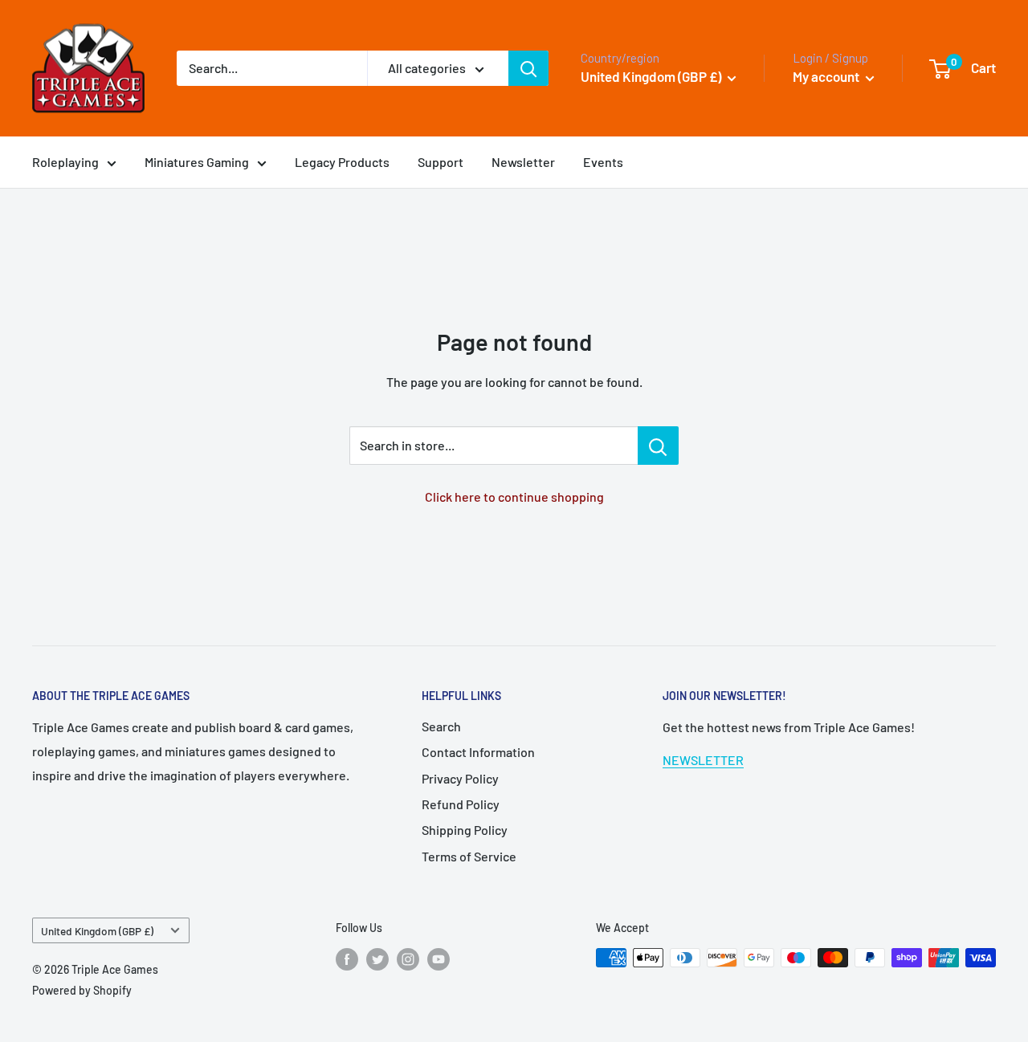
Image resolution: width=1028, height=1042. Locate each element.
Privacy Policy (460, 778)
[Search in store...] (658, 445)
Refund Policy (461, 804)
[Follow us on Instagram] (408, 959)
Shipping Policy (465, 829)
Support (440, 161)
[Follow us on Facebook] (347, 959)
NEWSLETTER (703, 759)
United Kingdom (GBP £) (97, 931)
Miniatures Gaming (197, 161)
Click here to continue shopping (514, 496)
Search (441, 726)
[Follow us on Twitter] (377, 959)
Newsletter (523, 161)
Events (603, 161)
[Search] (528, 68)
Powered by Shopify (82, 990)
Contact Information (478, 751)
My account (827, 76)
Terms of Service (469, 856)
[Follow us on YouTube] (438, 959)
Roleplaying (65, 161)
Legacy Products (342, 161)
